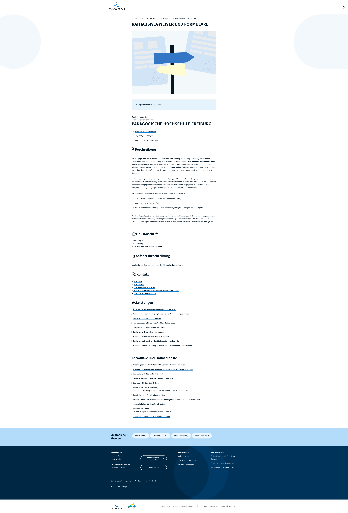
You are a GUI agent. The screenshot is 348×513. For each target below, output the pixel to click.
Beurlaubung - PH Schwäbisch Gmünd (148, 374)
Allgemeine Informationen (145, 131)
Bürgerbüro (153, 467)
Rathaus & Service (148, 18)
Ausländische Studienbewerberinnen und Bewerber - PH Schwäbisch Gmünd (163, 369)
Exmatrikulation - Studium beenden (147, 318)
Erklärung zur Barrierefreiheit (222, 467)
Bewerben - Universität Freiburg (145, 387)
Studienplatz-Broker (141, 408)
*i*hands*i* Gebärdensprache (222, 463)
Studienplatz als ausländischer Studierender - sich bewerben (156, 341)
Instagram (129, 481)
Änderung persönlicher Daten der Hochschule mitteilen (154, 309)
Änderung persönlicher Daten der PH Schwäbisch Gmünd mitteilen (159, 365)
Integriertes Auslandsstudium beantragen (149, 327)
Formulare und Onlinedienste (146, 140)
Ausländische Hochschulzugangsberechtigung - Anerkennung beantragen (161, 314)
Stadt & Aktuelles (180, 436)
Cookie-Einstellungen (228, 506)
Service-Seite (163, 18)
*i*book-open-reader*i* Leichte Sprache (223, 457)
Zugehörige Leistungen (144, 136)
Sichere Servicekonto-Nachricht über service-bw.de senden (156, 290)
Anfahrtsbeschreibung (174, 265)
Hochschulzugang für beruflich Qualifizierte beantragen (154, 323)
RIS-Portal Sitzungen (186, 464)
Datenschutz (213, 506)
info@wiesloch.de (123, 464)
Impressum (203, 506)
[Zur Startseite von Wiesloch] (117, 7)
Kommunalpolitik (201, 436)
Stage (124, 486)
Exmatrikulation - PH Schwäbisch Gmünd (149, 395)
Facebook (152, 481)
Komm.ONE (192, 506)
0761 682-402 (139, 284)
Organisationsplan (149, 104)
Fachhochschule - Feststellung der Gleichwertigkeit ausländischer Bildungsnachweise (166, 399)
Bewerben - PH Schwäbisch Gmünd (146, 383)
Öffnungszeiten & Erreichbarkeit (153, 458)
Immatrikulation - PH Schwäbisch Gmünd (149, 404)
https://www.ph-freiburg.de (145, 293)
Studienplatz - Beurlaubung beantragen (148, 332)
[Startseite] (119, 506)
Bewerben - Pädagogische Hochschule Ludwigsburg (153, 378)
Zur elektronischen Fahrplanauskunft (147, 246)
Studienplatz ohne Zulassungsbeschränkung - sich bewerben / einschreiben (162, 345)
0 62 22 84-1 (121, 467)
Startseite (135, 18)
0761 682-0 (138, 281)
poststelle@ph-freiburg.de (144, 287)
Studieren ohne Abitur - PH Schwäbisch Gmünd (151, 416)
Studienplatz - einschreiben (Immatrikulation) (151, 336)
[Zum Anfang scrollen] (344, 507)
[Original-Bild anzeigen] (174, 62)
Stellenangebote (184, 456)
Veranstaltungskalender (187, 460)
